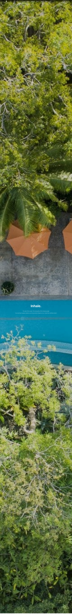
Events (37, 1)
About (28, 1)
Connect (46, 1)
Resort (33, 1)
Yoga (41, 1)
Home (24, 1)
